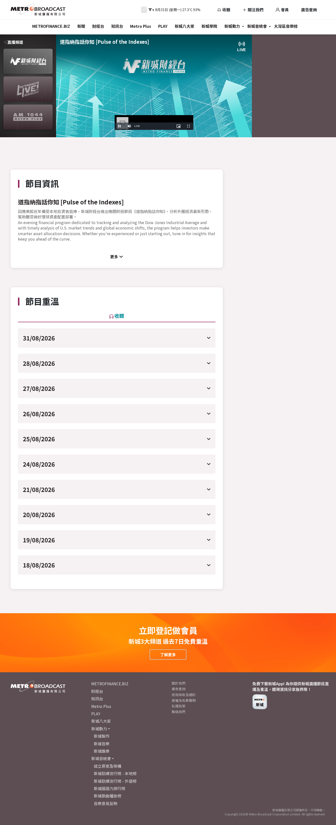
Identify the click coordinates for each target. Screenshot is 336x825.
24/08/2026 (39, 464)
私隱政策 (178, 705)
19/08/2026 (39, 539)
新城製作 (101, 736)
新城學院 (209, 26)
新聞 (81, 26)
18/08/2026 (39, 565)
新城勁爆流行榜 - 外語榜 (115, 781)
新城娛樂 (101, 751)
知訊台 (117, 26)
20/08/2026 (39, 514)
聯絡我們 (178, 711)
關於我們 (178, 683)
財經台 (98, 26)
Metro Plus (140, 26)
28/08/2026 (39, 363)
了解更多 (168, 654)
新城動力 (232, 26)
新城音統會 (257, 26)
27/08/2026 (39, 388)
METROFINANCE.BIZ (51, 26)
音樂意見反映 (105, 803)
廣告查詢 (309, 10)
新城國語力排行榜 (109, 788)
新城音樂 (101, 744)
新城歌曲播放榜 (107, 796)
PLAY (163, 26)
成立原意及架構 (107, 766)
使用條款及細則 (184, 694)
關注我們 (255, 10)
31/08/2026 (39, 338)
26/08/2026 (39, 413)
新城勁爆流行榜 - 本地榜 (115, 773)
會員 (284, 10)
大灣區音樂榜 (286, 26)
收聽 (225, 10)
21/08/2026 (39, 489)
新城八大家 (184, 26)
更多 (114, 257)
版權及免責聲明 (184, 700)
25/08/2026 (39, 438)
